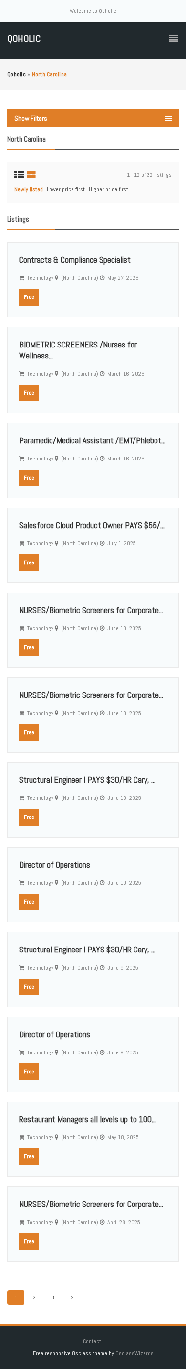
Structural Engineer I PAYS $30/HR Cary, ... (87, 779)
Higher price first (108, 189)
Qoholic (24, 39)
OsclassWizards (134, 1353)
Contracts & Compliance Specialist (75, 259)
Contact (93, 1341)
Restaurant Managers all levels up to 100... (87, 1119)
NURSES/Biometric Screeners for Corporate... (91, 609)
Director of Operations (54, 864)
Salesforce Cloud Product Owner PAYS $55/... (92, 525)
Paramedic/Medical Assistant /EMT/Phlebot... (92, 440)
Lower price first (66, 189)
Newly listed (28, 189)
